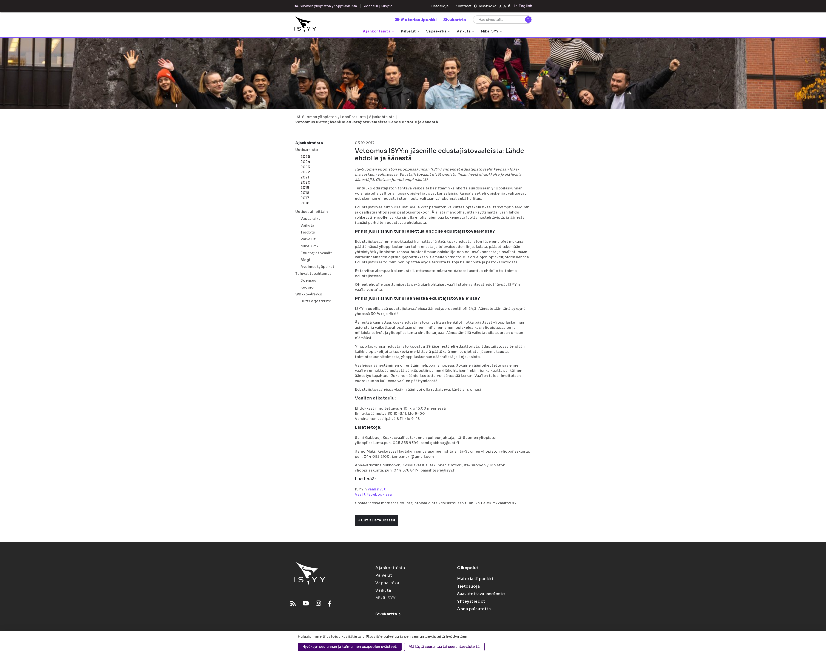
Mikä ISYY (489, 31)
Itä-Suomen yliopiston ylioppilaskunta (330, 117)
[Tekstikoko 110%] (504, 6)
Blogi (305, 260)
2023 (305, 167)
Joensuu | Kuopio (378, 6)
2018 (305, 193)
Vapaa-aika (436, 31)
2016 (305, 203)
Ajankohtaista (376, 31)
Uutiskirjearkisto (316, 301)
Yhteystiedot (471, 601)
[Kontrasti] (475, 6)
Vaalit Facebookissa (373, 494)
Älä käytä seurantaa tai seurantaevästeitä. (444, 646)
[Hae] (528, 19)
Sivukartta (454, 19)
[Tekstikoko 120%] (509, 6)
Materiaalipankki (418, 19)
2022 (305, 172)
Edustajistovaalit (316, 253)
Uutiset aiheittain (311, 211)
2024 (305, 162)
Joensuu (309, 280)
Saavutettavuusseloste (481, 593)
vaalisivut (377, 489)
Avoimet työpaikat (317, 266)
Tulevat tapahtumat (313, 273)
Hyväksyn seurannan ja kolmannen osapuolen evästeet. (349, 646)
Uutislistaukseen (378, 520)
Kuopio (307, 287)
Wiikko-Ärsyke (308, 294)
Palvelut (408, 31)
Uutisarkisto (306, 149)
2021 (305, 177)
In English (523, 6)
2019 (305, 187)
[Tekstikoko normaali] (500, 6)
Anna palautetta (474, 609)
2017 (305, 198)
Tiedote (308, 232)
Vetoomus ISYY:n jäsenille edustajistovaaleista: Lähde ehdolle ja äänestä (366, 122)
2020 (305, 182)
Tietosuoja (440, 6)
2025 (305, 156)
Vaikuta (463, 31)
